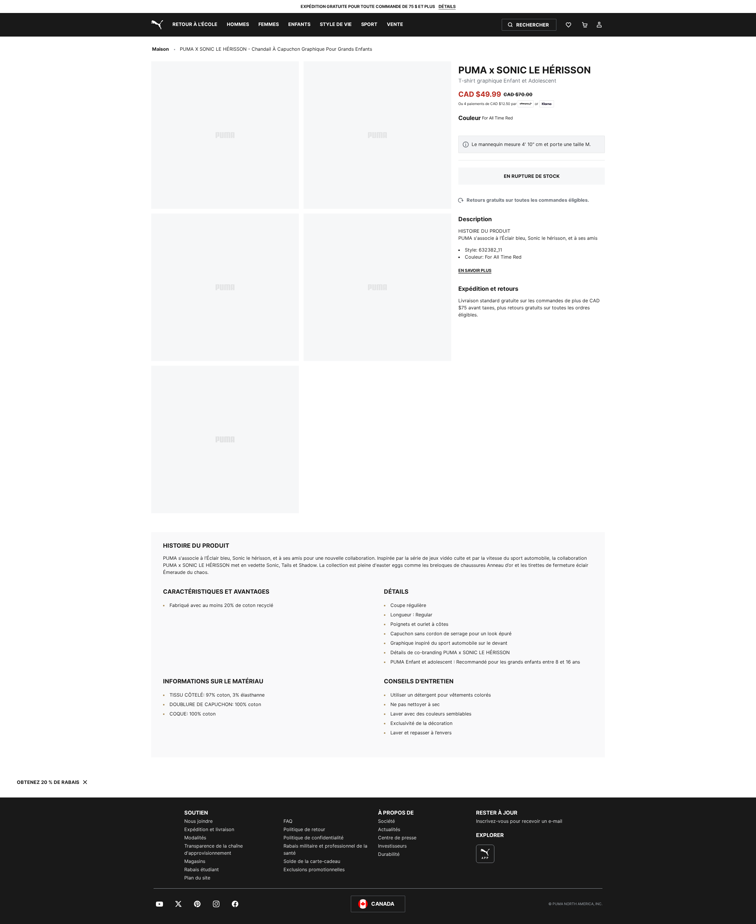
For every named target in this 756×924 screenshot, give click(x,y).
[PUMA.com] (156, 25)
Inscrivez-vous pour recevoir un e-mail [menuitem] (519, 821)
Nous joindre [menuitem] (198, 821)
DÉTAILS (447, 6)
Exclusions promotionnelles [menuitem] (314, 869)
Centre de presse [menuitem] (397, 838)
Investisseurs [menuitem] (392, 846)
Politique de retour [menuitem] (304, 829)
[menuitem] (195, 24)
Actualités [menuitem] (389, 829)
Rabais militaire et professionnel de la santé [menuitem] (325, 849)
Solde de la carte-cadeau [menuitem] (312, 861)
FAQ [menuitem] (288, 821)
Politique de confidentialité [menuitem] (313, 838)
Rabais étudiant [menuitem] (201, 869)
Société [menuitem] (386, 821)
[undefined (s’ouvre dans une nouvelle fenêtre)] (485, 854)
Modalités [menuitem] (195, 838)
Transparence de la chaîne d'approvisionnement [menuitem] (213, 849)
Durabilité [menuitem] (389, 854)
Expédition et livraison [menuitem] (209, 829)
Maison (160, 49)
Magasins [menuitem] (194, 861)
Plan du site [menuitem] (197, 878)
